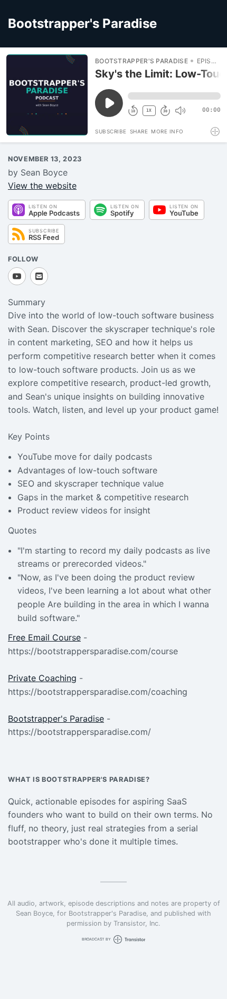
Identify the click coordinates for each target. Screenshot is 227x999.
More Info (167, 131)
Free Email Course (44, 637)
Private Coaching (42, 678)
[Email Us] (39, 276)
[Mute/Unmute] (180, 110)
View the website (42, 185)
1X (149, 110)
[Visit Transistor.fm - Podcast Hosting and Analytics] (216, 131)
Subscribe (111, 131)
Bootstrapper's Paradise (56, 718)
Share (139, 131)
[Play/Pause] (47, 95)
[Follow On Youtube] (17, 276)
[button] (174, 96)
